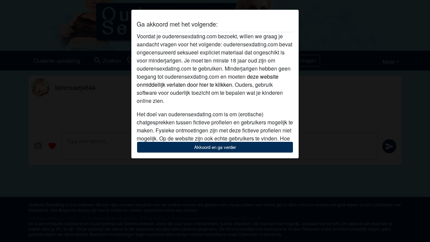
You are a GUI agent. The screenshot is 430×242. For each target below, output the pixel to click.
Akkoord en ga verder (215, 147)
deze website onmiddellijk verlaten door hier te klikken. (207, 80)
